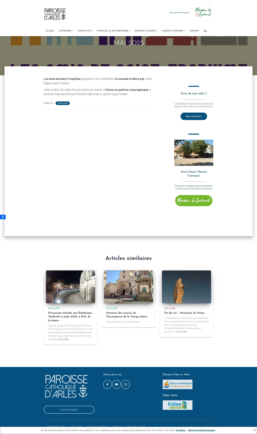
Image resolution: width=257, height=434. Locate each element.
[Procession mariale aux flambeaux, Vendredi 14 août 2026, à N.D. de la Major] (70, 286)
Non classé (63, 103)
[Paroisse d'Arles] (54, 14)
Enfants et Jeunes (145, 31)
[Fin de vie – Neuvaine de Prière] (186, 286)
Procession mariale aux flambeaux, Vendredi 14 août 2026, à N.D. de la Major (70, 317)
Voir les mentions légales (201, 430)
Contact (194, 31)
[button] (72, 31)
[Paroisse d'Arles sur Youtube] (116, 384)
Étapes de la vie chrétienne (113, 31)
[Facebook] (3, 217)
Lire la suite (63, 339)
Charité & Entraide (173, 31)
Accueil (50, 31)
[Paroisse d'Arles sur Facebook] (107, 384)
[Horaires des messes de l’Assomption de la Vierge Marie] (128, 286)
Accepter (181, 430)
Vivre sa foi (84, 31)
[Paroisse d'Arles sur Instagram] (126, 384)
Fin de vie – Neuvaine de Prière (184, 313)
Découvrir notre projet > (180, 13)
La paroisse (65, 31)
